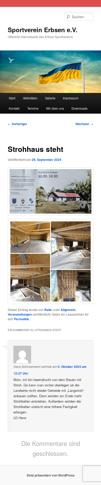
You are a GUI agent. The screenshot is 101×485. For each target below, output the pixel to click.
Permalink (21, 319)
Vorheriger (17, 124)
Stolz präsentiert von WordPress (51, 475)
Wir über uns (55, 108)
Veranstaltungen (20, 314)
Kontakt (14, 108)
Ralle (48, 309)
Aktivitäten (30, 98)
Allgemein (68, 309)
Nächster (84, 124)
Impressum (70, 98)
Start (12, 98)
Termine (33, 108)
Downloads (79, 108)
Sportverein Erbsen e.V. (42, 29)
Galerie (50, 98)
